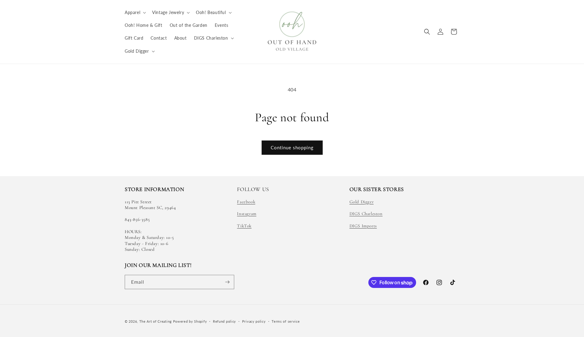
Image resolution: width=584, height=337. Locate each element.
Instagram (246, 213)
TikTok (244, 226)
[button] (134, 12)
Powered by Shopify (190, 321)
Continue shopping (292, 147)
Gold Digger (361, 201)
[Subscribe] (227, 282)
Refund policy (224, 321)
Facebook (246, 201)
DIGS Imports (363, 226)
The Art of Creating (156, 321)
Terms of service (286, 321)
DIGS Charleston (366, 213)
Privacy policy (254, 321)
